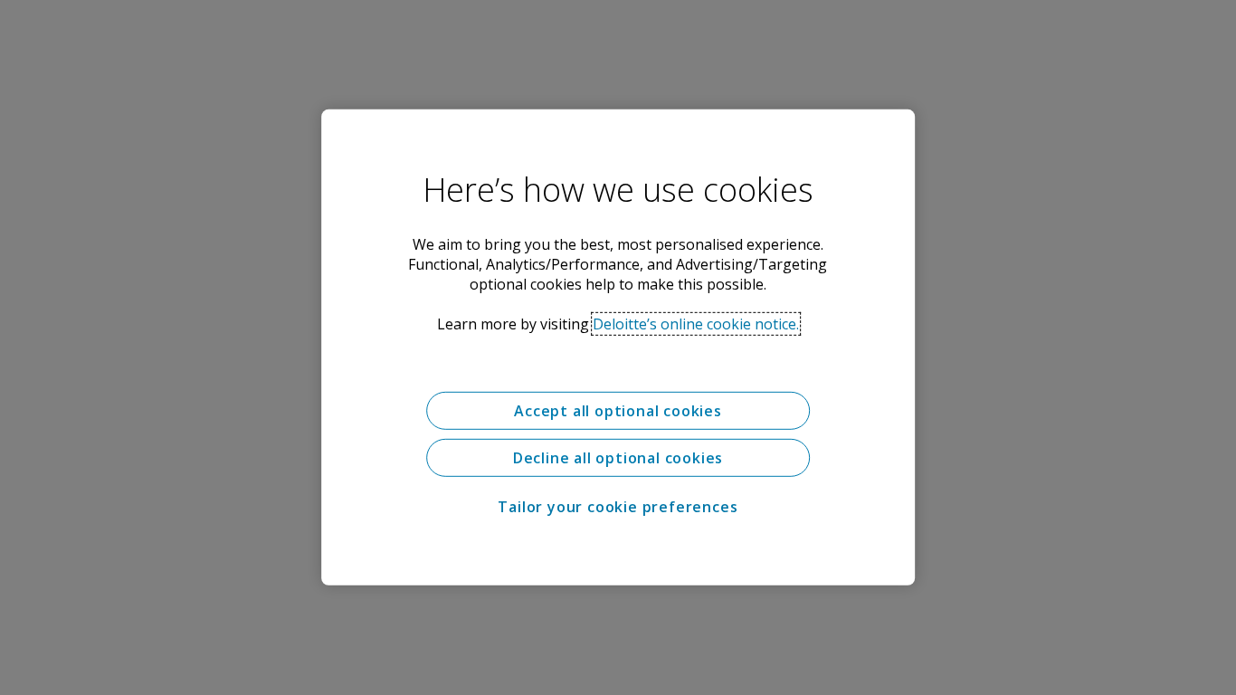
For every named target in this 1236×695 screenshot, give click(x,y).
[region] (618, 347)
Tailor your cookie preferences (617, 507)
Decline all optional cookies (618, 458)
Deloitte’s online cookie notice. (696, 324)
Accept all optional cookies (618, 411)
